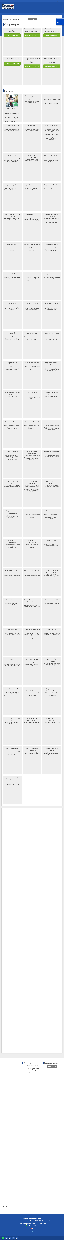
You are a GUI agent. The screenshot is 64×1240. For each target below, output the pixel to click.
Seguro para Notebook (32, 422)
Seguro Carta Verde (32, 303)
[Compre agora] (17, 1237)
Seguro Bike (12, 303)
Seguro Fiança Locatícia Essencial (12, 215)
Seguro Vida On (32, 392)
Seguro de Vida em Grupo (52, 333)
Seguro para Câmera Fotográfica (51, 393)
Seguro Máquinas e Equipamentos (12, 512)
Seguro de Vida (32, 333)
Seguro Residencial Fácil (51, 451)
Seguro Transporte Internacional (32, 749)
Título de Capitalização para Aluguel (32, 97)
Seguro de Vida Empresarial (12, 364)
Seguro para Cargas (12, 748)
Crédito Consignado (12, 689)
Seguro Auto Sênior (52, 274)
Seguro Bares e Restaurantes (12, 542)
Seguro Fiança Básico (12, 185)
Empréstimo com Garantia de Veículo (52, 690)
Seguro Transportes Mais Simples (12, 779)
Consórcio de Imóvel (51, 96)
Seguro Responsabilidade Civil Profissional (32, 601)
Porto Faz (12, 659)
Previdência (32, 125)
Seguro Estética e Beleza (12, 570)
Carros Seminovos (12, 629)
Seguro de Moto (12, 108)
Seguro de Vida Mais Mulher (51, 364)
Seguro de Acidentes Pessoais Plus (51, 215)
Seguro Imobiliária (32, 214)
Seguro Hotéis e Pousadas (32, 570)
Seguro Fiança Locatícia (32, 185)
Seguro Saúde (12, 155)
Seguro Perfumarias (12, 600)
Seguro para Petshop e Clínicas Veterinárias (52, 571)
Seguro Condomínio (12, 451)
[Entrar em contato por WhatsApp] (3, 1237)
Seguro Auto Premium (32, 274)
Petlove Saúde (51, 629)
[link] (52, 1066)
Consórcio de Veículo (12, 125)
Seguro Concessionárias (32, 511)
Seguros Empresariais (51, 600)
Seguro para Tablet (52, 422)
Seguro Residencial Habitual (12, 482)
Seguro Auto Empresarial (32, 244)
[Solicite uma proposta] (13, 1237)
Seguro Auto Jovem (52, 244)
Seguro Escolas (51, 540)
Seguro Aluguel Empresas (52, 155)
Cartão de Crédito (32, 659)
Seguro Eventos (12, 244)
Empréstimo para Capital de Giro (12, 719)
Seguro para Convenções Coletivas (12, 393)
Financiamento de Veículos (51, 719)
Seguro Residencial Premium (32, 482)
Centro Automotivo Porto (32, 629)
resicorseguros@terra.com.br (32, 1231)
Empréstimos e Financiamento (32, 719)
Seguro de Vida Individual (32, 363)
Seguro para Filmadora (12, 422)
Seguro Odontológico (51, 125)
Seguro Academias (52, 511)
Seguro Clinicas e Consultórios (32, 542)
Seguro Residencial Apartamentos (32, 453)
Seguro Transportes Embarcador (52, 749)
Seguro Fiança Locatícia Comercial (51, 186)
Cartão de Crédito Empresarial (52, 660)
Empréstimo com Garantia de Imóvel (32, 690)
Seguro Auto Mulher (12, 274)
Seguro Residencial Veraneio (52, 482)
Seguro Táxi (12, 333)
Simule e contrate (12, 35)
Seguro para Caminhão (52, 303)
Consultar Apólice (60, 23)
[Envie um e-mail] (10, 1237)
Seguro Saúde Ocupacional (32, 156)
